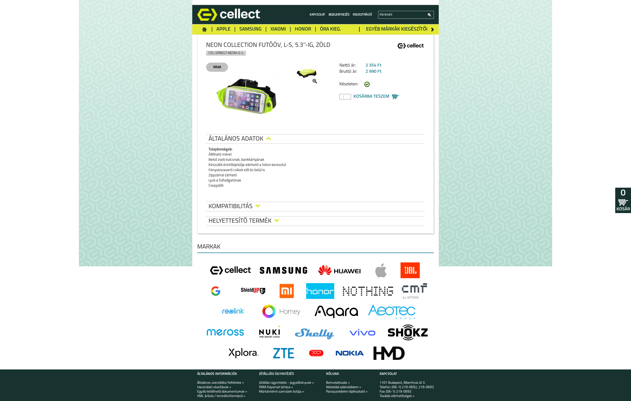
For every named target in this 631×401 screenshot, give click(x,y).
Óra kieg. (330, 29)
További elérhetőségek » (397, 396)
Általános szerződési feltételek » (220, 383)
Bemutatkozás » (338, 383)
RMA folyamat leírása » (276, 387)
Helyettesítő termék (240, 221)
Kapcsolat (317, 14)
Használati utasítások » (214, 387)
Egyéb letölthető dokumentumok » (222, 392)
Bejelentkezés (339, 14)
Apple (223, 29)
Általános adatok (236, 139)
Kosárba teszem (371, 96)
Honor (303, 29)
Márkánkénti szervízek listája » (281, 392)
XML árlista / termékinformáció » (221, 396)
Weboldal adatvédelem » (343, 387)
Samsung (250, 29)
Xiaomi (278, 29)
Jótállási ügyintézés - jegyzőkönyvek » (286, 383)
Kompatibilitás (231, 206)
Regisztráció (362, 14)
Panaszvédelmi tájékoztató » (347, 392)
